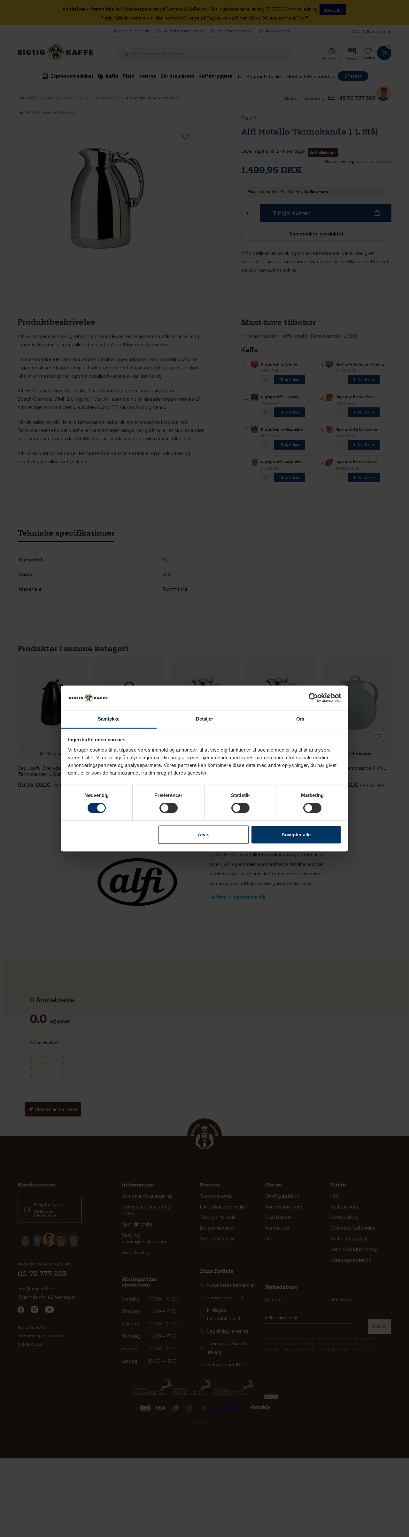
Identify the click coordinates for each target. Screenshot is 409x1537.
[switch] (168, 808)
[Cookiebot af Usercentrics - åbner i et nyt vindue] (313, 698)
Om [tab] (300, 719)
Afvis (203, 834)
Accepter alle (296, 834)
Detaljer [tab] (204, 719)
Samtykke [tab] (109, 719)
